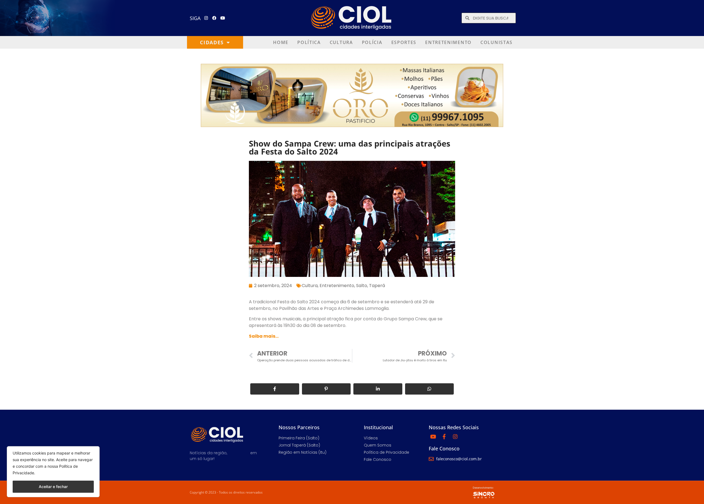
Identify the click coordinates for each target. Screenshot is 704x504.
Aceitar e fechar (53, 486)
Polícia (372, 42)
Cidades (212, 42)
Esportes (404, 42)
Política (309, 42)
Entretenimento (448, 42)
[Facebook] (214, 18)
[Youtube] (223, 18)
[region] (53, 471)
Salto (361, 285)
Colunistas (496, 42)
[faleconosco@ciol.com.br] (431, 458)
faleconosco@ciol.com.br (459, 458)
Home (280, 42)
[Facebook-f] (444, 436)
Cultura (341, 42)
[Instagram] (206, 18)
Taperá (377, 285)
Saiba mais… (264, 336)
